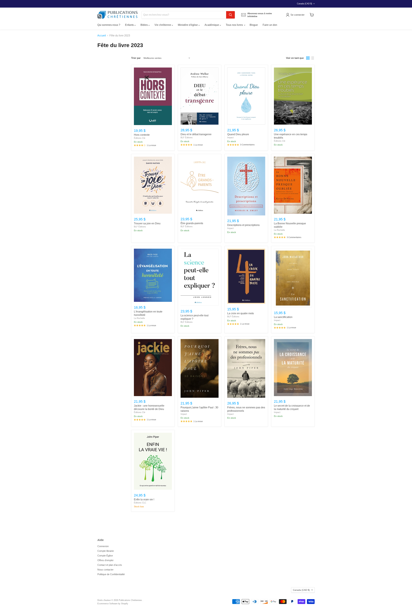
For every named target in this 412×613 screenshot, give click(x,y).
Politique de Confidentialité (111, 574)
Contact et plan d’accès (109, 565)
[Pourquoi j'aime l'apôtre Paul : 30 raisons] (200, 368)
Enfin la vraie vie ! (144, 499)
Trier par (136, 58)
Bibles (144, 25)
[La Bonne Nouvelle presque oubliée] (293, 185)
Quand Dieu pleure (238, 134)
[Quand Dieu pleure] (246, 96)
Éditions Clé (139, 138)
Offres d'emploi (105, 560)
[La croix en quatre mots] (246, 276)
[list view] (312, 58)
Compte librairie (105, 551)
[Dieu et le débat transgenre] (200, 96)
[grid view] (308, 58)
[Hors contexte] (153, 96)
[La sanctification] (293, 278)
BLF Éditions (187, 137)
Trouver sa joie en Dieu (147, 223)
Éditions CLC (140, 502)
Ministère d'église (188, 25)
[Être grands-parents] (200, 185)
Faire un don (270, 25)
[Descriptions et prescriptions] (246, 186)
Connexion (103, 546)
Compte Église (105, 555)
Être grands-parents (192, 223)
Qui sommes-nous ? (108, 25)
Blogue (254, 25)
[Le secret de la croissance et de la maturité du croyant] (293, 367)
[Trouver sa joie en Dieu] (153, 185)
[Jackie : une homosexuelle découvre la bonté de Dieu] (153, 367)
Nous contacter (105, 569)
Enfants (129, 25)
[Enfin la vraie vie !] (153, 461)
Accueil (101, 35)
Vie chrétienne (163, 25)
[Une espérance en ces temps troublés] (293, 96)
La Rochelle (279, 230)
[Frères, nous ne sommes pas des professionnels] (246, 368)
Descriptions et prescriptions (243, 225)
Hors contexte (142, 134)
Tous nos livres (234, 25)
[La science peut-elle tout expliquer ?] (200, 277)
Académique (212, 25)
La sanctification (283, 317)
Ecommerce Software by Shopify (112, 603)
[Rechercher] (230, 15)
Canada (304, 3)
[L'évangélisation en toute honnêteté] (153, 275)
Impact (230, 137)
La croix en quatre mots (240, 313)
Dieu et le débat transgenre (196, 134)
